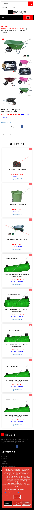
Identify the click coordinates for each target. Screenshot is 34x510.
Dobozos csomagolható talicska (13, 29)
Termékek (4, 461)
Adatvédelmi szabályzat (8, 466)
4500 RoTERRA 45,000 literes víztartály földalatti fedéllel (17, 381)
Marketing (10, 492)
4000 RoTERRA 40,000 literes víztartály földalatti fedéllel (17, 345)
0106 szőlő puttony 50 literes (17, 204)
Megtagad (8, 503)
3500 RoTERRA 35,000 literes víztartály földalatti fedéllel (17, 310)
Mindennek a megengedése (26, 503)
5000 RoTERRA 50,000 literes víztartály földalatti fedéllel (17, 416)
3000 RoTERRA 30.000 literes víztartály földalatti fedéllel (17, 275)
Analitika (22, 489)
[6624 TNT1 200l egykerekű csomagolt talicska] (17, 48)
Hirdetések (23, 492)
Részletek (17, 497)
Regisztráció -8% (6, 122)
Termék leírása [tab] (8, 135)
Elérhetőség (4, 463)
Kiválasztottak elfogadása (17, 503)
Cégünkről (4, 459)
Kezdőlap (4, 27)
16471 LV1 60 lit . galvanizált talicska (17, 239)
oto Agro (17, 12)
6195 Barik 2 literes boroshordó (17, 169)
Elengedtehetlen (11, 489)
